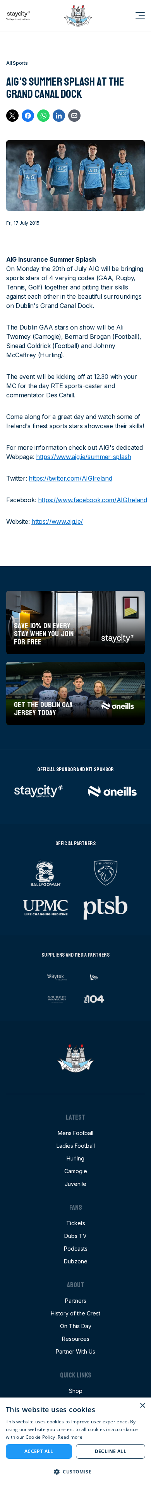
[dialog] (75, 1441)
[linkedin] (59, 115)
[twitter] (12, 115)
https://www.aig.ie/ (57, 521)
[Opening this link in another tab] (18, 15)
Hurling (75, 1158)
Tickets (75, 1223)
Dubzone (76, 1261)
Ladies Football (76, 1145)
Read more (70, 1437)
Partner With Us (75, 1351)
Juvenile (75, 1184)
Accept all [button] (38, 1451)
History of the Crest (75, 1313)
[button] (75, 1471)
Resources (75, 1338)
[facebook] (28, 115)
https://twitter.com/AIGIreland (70, 478)
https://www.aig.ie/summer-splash (83, 457)
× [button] (142, 1406)
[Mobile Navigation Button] (135, 16)
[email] (74, 115)
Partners (75, 1300)
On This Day (75, 1326)
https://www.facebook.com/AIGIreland (92, 500)
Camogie (75, 1171)
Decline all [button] (110, 1451)
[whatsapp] (43, 115)
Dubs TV (75, 1236)
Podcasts (76, 1248)
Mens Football (75, 1133)
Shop (75, 1390)
